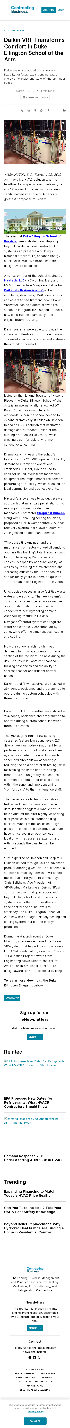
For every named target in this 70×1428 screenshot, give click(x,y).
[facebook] (22, 110)
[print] (64, 110)
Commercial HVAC (15, 30)
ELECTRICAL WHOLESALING (35, 1390)
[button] (6, 10)
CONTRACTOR (48, 1373)
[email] (47, 110)
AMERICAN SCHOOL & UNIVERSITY (35, 1377)
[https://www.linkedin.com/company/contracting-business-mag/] (34, 1357)
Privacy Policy (35, 1411)
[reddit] (41, 110)
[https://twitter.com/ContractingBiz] (39, 1357)
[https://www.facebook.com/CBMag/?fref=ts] (30, 1357)
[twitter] (35, 110)
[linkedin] (29, 110)
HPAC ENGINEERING (24, 1373)
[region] (35, 1413)
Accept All (35, 1421)
